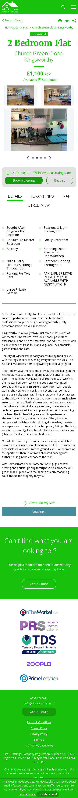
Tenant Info (42, 196)
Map (66, 196)
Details (15, 196)
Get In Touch (39, 712)
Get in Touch (39, 584)
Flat (25, 27)
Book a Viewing (24, 180)
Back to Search (13, 20)
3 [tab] (41, 158)
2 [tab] (37, 158)
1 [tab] (33, 158)
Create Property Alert (41, 503)
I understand (48, 794)
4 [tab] (45, 158)
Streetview (39, 205)
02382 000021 (20, 173)
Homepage (12, 27)
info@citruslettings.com (54, 173)
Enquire (59, 180)
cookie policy (27, 794)
